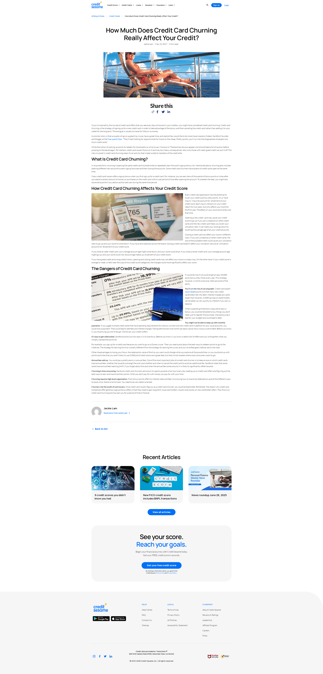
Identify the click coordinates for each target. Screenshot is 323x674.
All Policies (172, 620)
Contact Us (147, 620)
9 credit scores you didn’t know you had (110, 496)
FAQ (144, 615)
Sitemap (145, 625)
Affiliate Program (210, 625)
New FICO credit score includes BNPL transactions (160, 496)
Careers (206, 630)
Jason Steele (190, 291)
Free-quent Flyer (114, 139)
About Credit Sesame (212, 610)
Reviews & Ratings (210, 615)
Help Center (147, 610)
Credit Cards (114, 16)
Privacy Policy (171, 573)
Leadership (207, 620)
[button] (157, 112)
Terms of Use (160, 573)
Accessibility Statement (177, 625)
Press (205, 635)
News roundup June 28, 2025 (209, 495)
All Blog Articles (97, 16)
